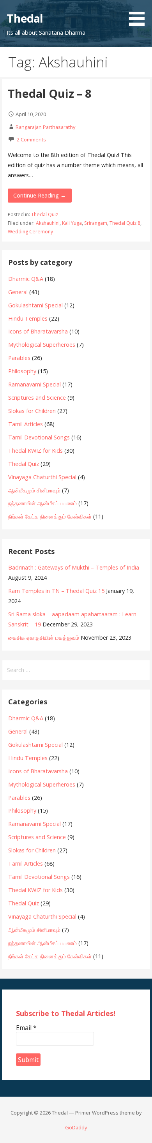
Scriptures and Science (37, 397)
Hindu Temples (28, 318)
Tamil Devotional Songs (39, 437)
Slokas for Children (32, 411)
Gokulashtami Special (35, 305)
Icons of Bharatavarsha (38, 331)
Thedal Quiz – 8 (49, 93)
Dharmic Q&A (25, 278)
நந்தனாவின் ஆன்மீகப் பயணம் (42, 503)
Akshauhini (48, 223)
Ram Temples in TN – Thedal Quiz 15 (56, 590)
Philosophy (22, 371)
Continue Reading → (39, 195)
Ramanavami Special (34, 384)
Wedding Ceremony (30, 231)
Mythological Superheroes (41, 344)
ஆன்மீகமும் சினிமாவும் (34, 490)
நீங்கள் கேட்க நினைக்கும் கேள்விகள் (50, 516)
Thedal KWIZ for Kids (35, 450)
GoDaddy (76, 1127)
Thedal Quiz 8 (125, 223)
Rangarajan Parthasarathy (45, 127)
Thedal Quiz (44, 214)
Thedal (25, 18)
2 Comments (31, 139)
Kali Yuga (72, 223)
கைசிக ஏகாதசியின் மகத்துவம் (43, 637)
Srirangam (95, 223)
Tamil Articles (25, 424)
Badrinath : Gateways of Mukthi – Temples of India (73, 567)
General (18, 292)
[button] (139, 14)
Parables (19, 358)
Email (26, 1027)
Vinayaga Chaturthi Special (42, 477)
